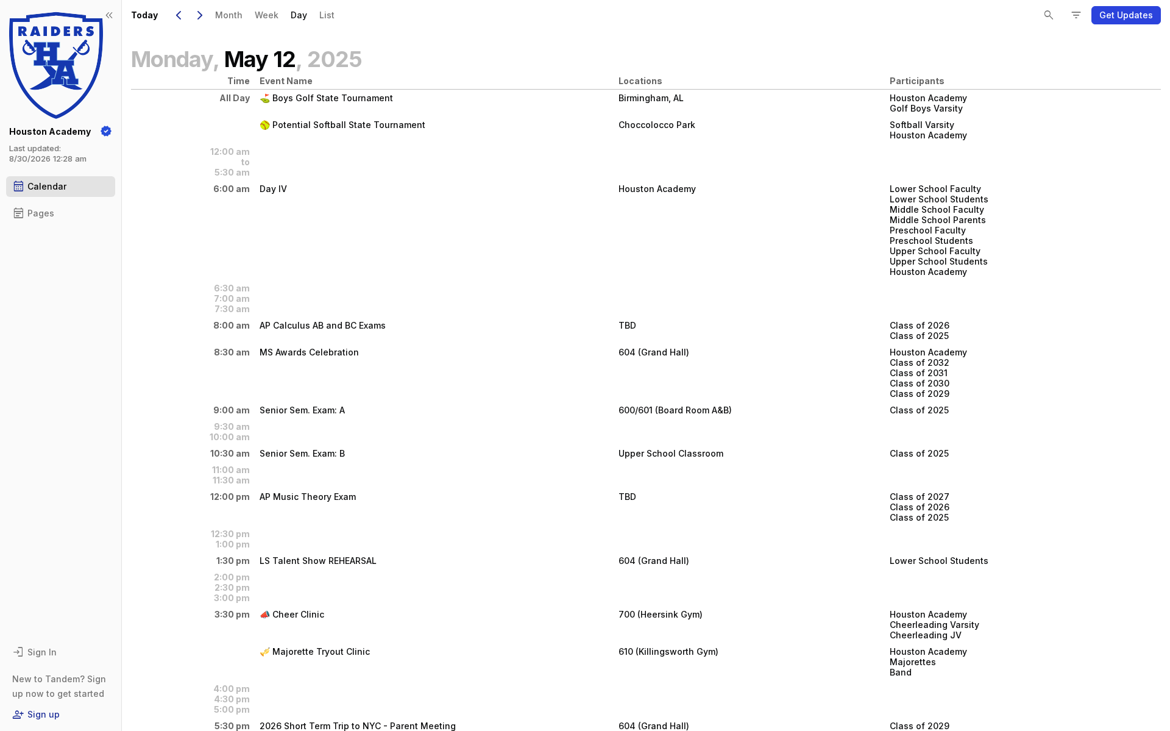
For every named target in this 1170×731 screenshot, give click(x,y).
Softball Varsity (922, 124)
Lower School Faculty (935, 189)
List (327, 15)
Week (266, 15)
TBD (627, 325)
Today (144, 15)
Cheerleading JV (926, 635)
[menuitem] (229, 15)
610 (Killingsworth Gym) (668, 651)
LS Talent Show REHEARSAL (318, 560)
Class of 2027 (919, 496)
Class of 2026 (919, 325)
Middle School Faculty (937, 209)
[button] (1126, 15)
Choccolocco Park (657, 124)
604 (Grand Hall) (654, 352)
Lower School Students (939, 199)
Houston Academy (928, 98)
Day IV (273, 189)
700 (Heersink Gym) (661, 614)
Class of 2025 (919, 335)
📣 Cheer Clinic (292, 614)
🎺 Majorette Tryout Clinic (315, 651)
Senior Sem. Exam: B (302, 453)
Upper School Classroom (671, 453)
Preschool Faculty (928, 230)
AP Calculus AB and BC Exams (323, 325)
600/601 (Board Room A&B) (675, 410)
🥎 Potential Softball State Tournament (342, 124)
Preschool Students (931, 240)
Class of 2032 (919, 362)
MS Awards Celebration (309, 352)
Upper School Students (939, 261)
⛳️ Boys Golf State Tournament (326, 98)
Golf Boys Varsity (926, 108)
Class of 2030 (919, 383)
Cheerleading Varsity (934, 624)
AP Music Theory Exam (308, 496)
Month (229, 15)
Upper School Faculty (935, 251)
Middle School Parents (938, 220)
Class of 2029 (919, 393)
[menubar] (275, 15)
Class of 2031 (919, 373)
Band (901, 672)
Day (299, 15)
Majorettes (913, 662)
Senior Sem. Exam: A (302, 410)
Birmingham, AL (651, 98)
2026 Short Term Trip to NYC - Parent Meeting (358, 726)
